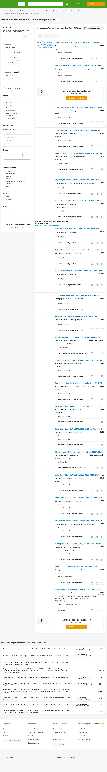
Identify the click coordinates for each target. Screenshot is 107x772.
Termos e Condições (34, 729)
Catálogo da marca (34, 743)
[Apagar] (31, 34)
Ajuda (4, 732)
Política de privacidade (35, 732)
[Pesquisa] (29, 4)
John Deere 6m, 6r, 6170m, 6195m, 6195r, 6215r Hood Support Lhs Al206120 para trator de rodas (35, 677)
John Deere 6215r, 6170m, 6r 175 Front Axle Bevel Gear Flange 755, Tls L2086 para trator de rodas (36, 705)
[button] (97, 58)
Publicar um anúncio (76, 98)
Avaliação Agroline (34, 739)
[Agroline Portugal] (9, 4)
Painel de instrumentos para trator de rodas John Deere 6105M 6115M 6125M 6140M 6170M (34, 649)
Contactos (6, 736)
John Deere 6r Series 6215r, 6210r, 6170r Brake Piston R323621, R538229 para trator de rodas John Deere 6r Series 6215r (36, 698)
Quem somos (7, 729)
